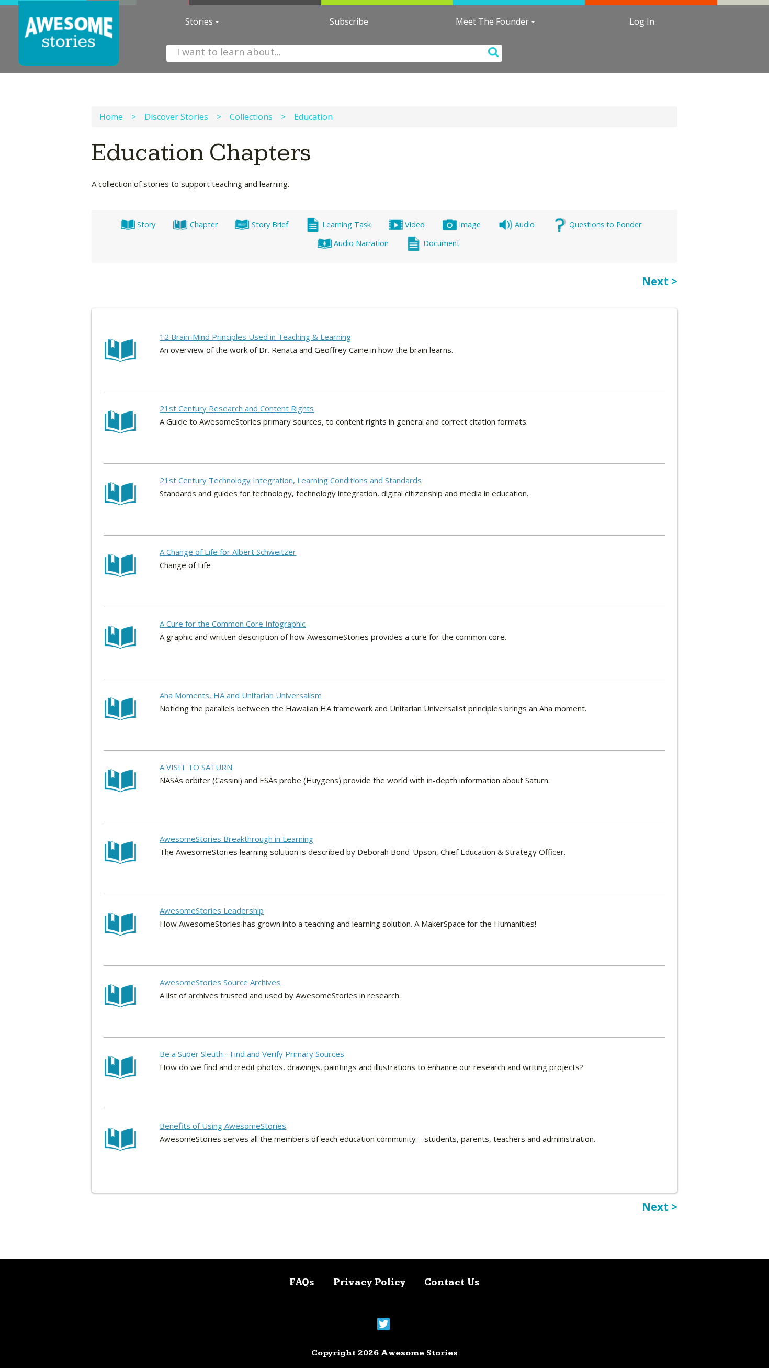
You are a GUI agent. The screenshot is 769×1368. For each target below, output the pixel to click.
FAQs (301, 1282)
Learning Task (346, 224)
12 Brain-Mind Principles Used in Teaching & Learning (255, 336)
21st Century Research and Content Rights (237, 408)
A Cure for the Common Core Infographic (233, 623)
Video (415, 224)
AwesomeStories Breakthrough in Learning (236, 838)
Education (313, 117)
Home (111, 117)
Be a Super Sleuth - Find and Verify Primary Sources (252, 1054)
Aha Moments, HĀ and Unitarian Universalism (241, 695)
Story (146, 224)
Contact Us (452, 1282)
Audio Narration (361, 243)
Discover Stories (176, 117)
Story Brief (270, 224)
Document (441, 243)
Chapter (203, 224)
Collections (251, 117)
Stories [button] (200, 21)
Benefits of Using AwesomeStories (223, 1125)
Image (470, 224)
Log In (641, 21)
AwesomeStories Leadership (212, 910)
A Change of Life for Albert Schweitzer (228, 552)
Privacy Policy (369, 1282)
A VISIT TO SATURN (196, 767)
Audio (525, 224)
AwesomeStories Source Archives (220, 982)
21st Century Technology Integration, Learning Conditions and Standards (291, 480)
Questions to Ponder (605, 224)
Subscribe (349, 21)
